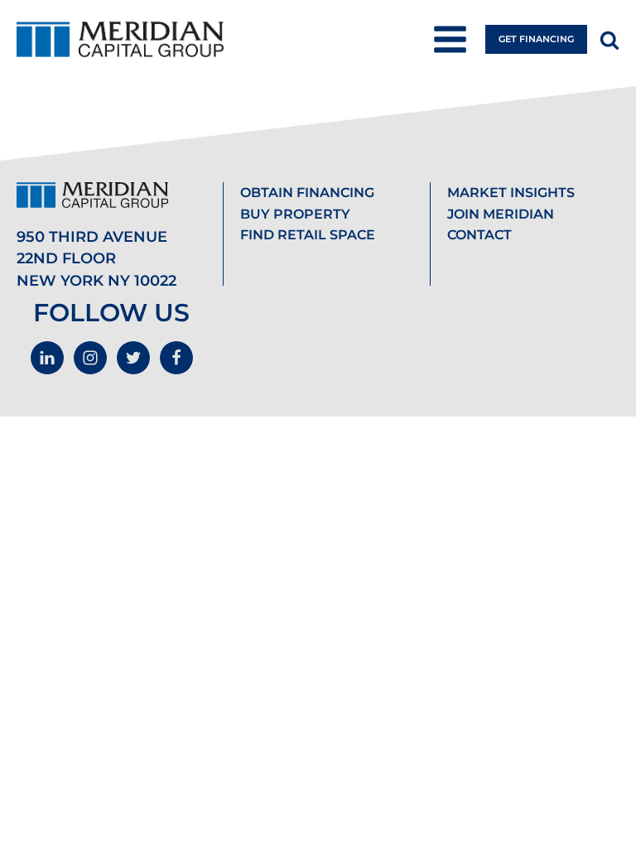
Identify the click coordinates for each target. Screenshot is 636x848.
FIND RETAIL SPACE (307, 235)
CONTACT (479, 235)
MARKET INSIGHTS (511, 192)
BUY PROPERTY (295, 214)
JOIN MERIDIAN (500, 214)
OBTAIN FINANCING (307, 192)
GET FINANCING (536, 39)
